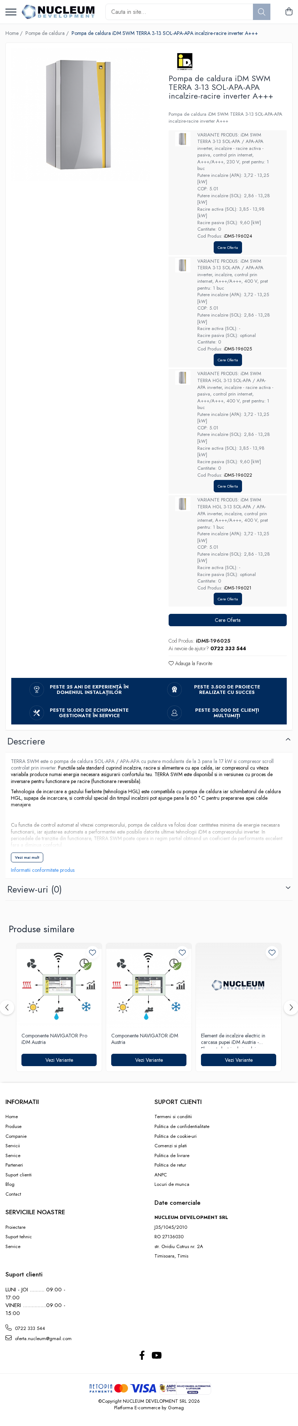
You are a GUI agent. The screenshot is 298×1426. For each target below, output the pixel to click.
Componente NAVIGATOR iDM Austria (144, 1039)
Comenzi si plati (170, 1146)
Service (12, 1155)
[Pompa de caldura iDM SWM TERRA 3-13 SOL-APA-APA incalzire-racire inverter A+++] (80, 114)
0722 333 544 (29, 1328)
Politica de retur (170, 1165)
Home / (14, 33)
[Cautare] (261, 12)
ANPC (160, 1175)
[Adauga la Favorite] (92, 952)
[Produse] (11, 12)
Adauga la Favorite (193, 663)
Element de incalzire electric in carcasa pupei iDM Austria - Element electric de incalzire (233, 1040)
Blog (10, 1184)
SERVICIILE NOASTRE (35, 1212)
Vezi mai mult (27, 857)
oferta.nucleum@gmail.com (42, 1338)
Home (11, 1116)
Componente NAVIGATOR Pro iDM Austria (54, 1039)
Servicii (12, 1146)
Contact (13, 1194)
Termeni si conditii (173, 1116)
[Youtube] (156, 1355)
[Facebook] (142, 1355)
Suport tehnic (18, 1237)
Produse (13, 1126)
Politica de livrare (171, 1155)
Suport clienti (18, 1175)
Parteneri (14, 1165)
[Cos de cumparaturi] (289, 12)
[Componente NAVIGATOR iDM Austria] (149, 986)
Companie (16, 1136)
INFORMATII (22, 1101)
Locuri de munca (171, 1184)
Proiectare (15, 1227)
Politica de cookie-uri (175, 1136)
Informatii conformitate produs (42, 870)
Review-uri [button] (34, 889)
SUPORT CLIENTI (178, 1101)
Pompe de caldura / (47, 33)
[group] (80, 114)
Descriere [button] (26, 741)
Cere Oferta (228, 247)
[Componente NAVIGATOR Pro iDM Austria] (59, 986)
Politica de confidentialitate (181, 1126)
